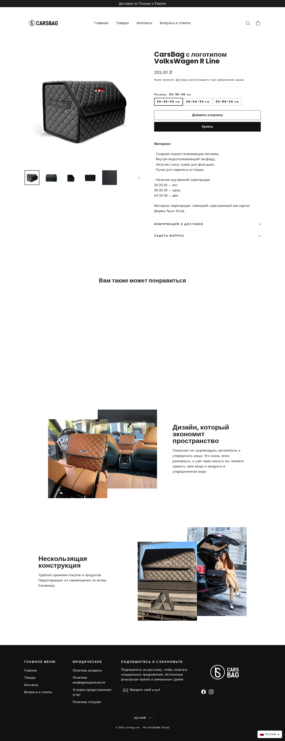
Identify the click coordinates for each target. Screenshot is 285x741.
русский (140, 717)
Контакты (144, 23)
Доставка (182, 80)
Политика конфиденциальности (89, 680)
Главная (101, 23)
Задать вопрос (169, 236)
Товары (122, 23)
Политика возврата (87, 670)
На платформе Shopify (156, 727)
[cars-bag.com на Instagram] (211, 691)
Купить (207, 126)
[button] (270, 734)
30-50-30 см (198, 102)
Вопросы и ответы (175, 23)
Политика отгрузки (87, 702)
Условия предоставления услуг (92, 692)
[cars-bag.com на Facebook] (203, 691)
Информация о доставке (179, 224)
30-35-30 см (168, 102)
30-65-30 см (227, 102)
